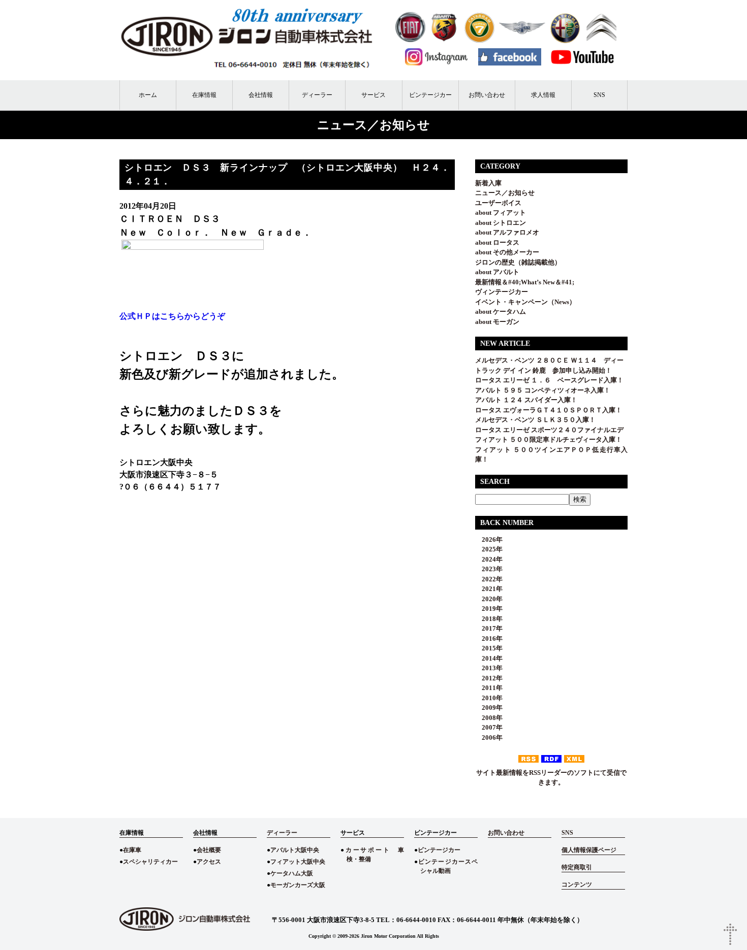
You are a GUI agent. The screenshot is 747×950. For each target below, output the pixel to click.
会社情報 (260, 95)
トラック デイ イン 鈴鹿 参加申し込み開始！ (543, 370)
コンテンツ (577, 884)
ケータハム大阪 (291, 873)
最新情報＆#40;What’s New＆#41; (524, 282)
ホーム (148, 95)
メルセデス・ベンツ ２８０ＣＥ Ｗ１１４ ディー (549, 360)
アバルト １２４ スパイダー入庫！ (526, 400)
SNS (599, 95)
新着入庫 (488, 183)
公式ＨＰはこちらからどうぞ (172, 316)
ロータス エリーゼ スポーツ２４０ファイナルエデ (549, 430)
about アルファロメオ (507, 232)
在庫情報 (204, 95)
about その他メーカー (507, 252)
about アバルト (497, 272)
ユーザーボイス (498, 203)
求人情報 (543, 95)
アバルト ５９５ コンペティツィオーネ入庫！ (542, 390)
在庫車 (132, 850)
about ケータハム (500, 311)
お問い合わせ (487, 95)
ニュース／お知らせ (505, 192)
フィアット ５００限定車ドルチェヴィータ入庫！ (548, 439)
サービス (373, 95)
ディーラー (317, 95)
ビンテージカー (430, 95)
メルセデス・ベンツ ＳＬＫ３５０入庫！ (535, 419)
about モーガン (497, 321)
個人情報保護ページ (589, 850)
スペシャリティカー (150, 861)
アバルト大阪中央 (294, 850)
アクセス (209, 861)
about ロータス (497, 242)
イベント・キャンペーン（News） (525, 302)
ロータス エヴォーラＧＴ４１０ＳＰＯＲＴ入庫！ (548, 410)
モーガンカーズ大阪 (297, 885)
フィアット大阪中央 (297, 861)
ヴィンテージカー (501, 292)
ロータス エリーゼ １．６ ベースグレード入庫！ (549, 380)
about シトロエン (500, 222)
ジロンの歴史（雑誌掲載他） (518, 262)
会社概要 (209, 850)
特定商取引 (577, 867)
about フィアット (500, 212)
